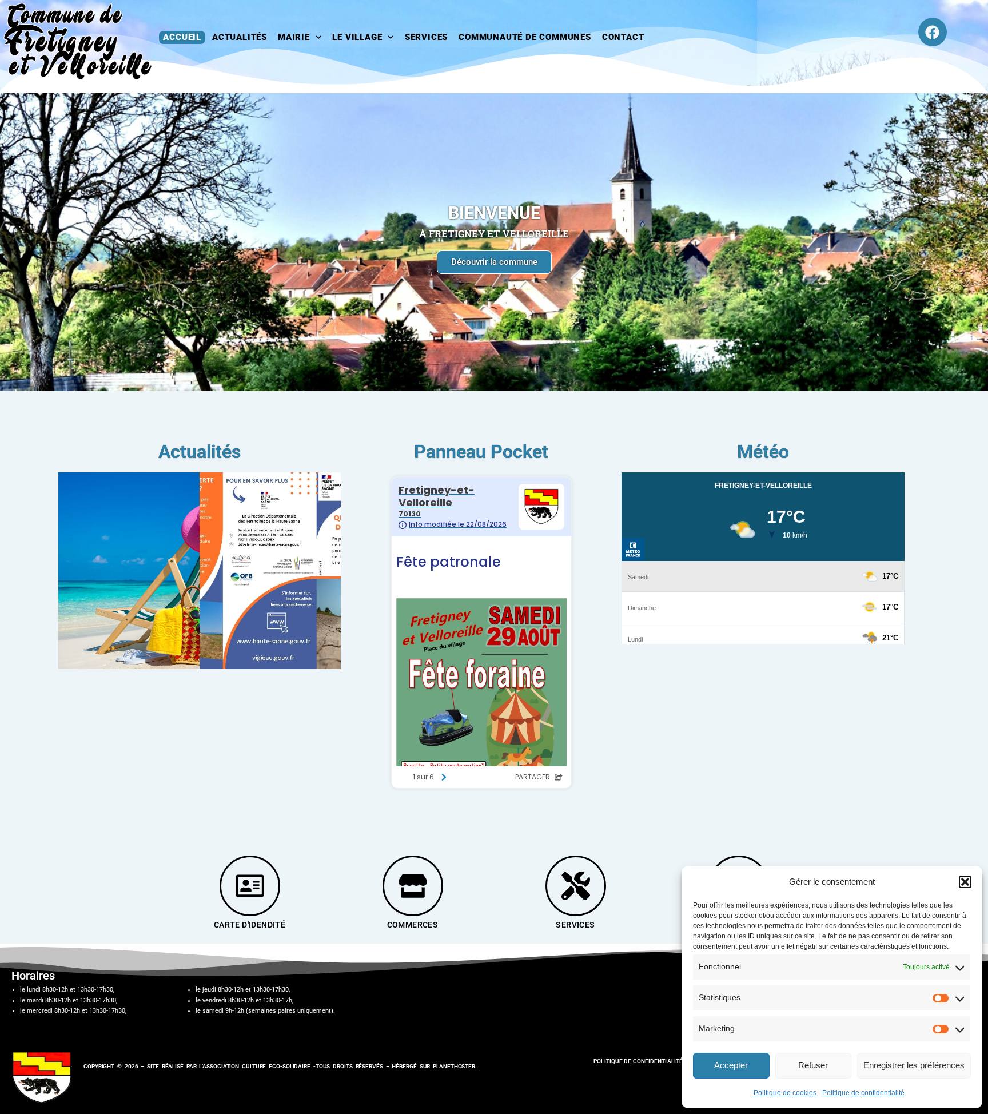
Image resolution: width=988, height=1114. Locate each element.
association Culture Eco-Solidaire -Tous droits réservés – (297, 1066)
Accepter (731, 1065)
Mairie (294, 37)
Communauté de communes (525, 37)
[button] (965, 882)
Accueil (182, 37)
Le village (357, 37)
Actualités (239, 37)
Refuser (813, 1065)
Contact (623, 37)
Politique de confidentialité (863, 1093)
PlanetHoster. (455, 1066)
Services (426, 37)
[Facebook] (932, 32)
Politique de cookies (785, 1093)
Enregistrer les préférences (914, 1065)
